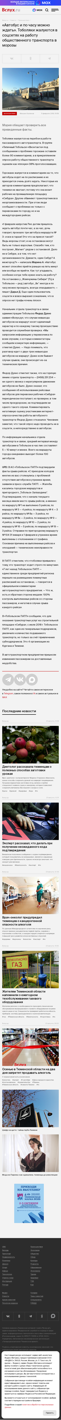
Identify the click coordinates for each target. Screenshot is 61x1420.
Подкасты (34, 1264)
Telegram (8, 693)
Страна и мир (7, 1278)
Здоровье (34, 1278)
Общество (34, 1254)
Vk (34, 693)
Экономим (35, 1250)
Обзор (32, 1257)
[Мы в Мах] (37, 10)
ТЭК (32, 1281)
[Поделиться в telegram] (49, 58)
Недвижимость (8, 1257)
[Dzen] (41, 1316)
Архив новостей (8, 1300)
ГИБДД (33, 1303)
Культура (33, 1260)
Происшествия (23, 20)
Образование (35, 1267)
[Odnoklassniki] (19, 1316)
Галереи (33, 1293)
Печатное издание (10, 1303)
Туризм (33, 1274)
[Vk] (7, 1316)
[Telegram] (30, 1316)
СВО (4, 1247)
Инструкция (7, 1281)
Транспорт (6, 1254)
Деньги (5, 1264)
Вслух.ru (11, 10)
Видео (4, 1293)
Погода (5, 1285)
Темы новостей (36, 1296)
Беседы (5, 1250)
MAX (4, 697)
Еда (32, 1285)
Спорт (4, 1267)
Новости (13, 20)
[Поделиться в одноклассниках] (30, 58)
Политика (6, 1260)
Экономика (35, 1271)
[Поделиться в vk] (11, 58)
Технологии (7, 1274)
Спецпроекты (36, 1300)
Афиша (5, 1271)
